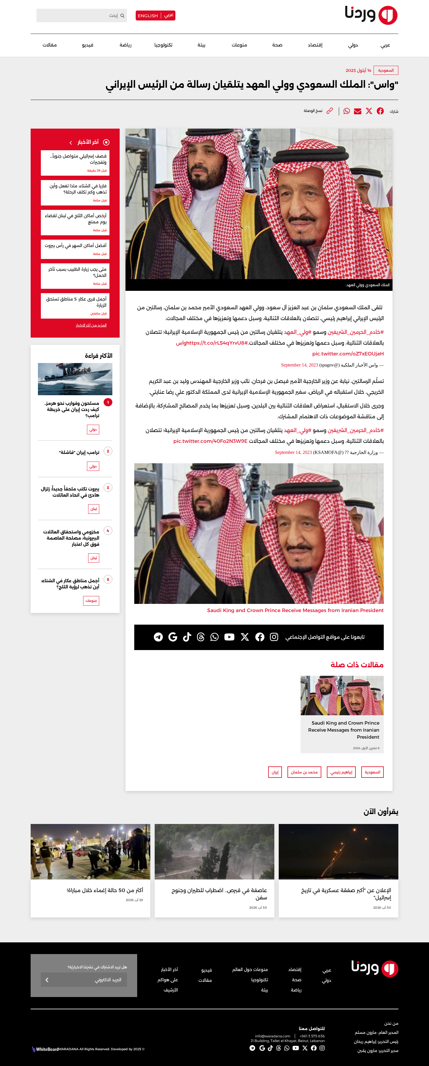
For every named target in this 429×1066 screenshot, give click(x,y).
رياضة (125, 45)
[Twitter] (369, 111)
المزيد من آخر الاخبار (91, 325)
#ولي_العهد (297, 332)
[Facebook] (380, 111)
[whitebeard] (44, 1049)
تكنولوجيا (163, 45)
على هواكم (168, 979)
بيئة (201, 45)
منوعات (239, 45)
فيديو (87, 45)
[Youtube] (229, 637)
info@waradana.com (272, 1036)
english (148, 15)
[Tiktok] (187, 637)
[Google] (172, 637)
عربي (168, 14)
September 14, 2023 (299, 364)
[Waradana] (371, 15)
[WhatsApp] (214, 637)
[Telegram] (158, 637)
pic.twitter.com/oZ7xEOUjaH (348, 354)
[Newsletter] (47, 980)
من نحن (391, 1023)
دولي (353, 45)
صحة (277, 45)
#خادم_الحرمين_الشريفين (356, 332)
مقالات (50, 45)
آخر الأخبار (169, 969)
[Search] (123, 16)
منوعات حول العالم (250, 969)
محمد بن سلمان (304, 772)
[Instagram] (274, 637)
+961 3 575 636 (312, 1036)
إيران (275, 772)
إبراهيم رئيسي (341, 772)
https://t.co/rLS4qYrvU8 (215, 343)
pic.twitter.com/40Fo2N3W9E (210, 441)
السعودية (386, 70)
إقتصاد (315, 45)
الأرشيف (171, 990)
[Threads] (201, 637)
